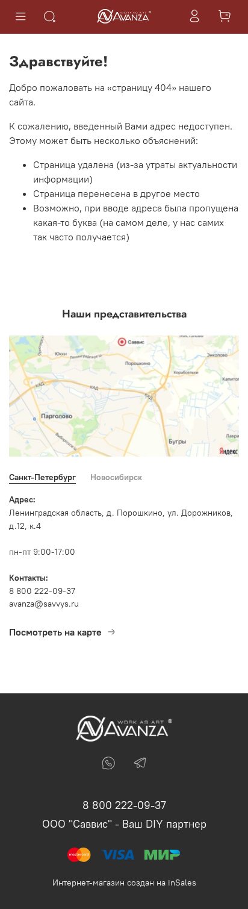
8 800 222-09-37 (124, 805)
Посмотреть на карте (55, 632)
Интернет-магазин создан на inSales (124, 882)
